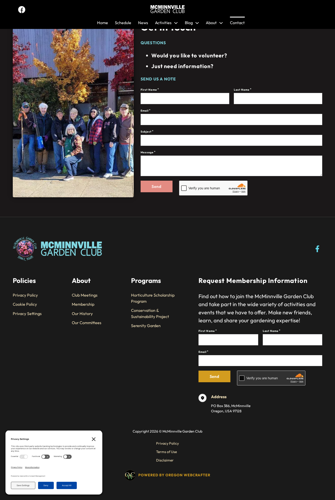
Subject (146, 131)
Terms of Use (166, 451)
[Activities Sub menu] (176, 22)
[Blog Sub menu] (197, 22)
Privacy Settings (27, 313)
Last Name (242, 89)
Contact (237, 22)
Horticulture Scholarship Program (153, 298)
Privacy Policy (25, 295)
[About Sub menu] (221, 22)
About (211, 22)
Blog (189, 22)
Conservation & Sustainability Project (150, 313)
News (143, 22)
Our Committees (86, 322)
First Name (149, 89)
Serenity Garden (146, 325)
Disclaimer (165, 460)
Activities (163, 22)
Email (145, 110)
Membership (83, 304)
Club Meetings (85, 295)
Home (102, 22)
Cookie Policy (25, 304)
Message (147, 152)
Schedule (123, 22)
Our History (82, 313)
